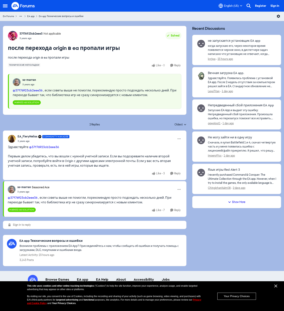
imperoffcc (215, 155)
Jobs (166, 279)
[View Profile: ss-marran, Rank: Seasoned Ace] (11, 189)
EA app (31, 16)
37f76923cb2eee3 (31, 33)
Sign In (274, 6)
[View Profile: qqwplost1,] (201, 108)
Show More (238, 202)
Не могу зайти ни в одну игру (230, 137)
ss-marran (29, 80)
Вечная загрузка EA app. (226, 73)
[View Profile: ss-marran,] (16, 82)
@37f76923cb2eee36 (28, 90)
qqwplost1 (214, 123)
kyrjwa (211, 59)
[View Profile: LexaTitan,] (201, 76)
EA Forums (8, 16)
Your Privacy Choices (237, 296)
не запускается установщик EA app (234, 41)
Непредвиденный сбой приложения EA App (241, 105)
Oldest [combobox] (180, 125)
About (121, 279)
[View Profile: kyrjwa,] (201, 44)
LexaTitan (214, 91)
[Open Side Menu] (5, 6)
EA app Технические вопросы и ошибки (61, 16)
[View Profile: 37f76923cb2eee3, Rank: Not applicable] (13, 36)
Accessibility (144, 279)
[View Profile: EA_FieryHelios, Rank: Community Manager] (12, 139)
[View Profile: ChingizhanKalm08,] (201, 172)
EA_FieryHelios (27, 136)
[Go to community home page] (23, 6)
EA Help (102, 279)
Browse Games (57, 279)
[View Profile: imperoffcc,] (201, 140)
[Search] (248, 5)
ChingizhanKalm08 (219, 188)
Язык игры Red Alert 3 (224, 170)
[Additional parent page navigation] (20, 16)
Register (260, 6)
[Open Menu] (278, 16)
